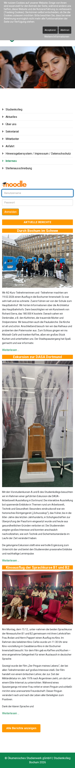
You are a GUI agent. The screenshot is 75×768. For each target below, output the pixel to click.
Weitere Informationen (56, 36)
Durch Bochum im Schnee (37, 231)
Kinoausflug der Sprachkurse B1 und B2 (37, 567)
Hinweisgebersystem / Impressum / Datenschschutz (38, 153)
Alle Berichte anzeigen (21, 728)
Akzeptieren (50, 30)
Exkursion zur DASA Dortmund (37, 357)
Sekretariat (12, 131)
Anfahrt (9, 146)
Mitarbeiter (12, 139)
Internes (11, 161)
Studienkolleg (13, 109)
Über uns (10, 124)
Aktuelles (11, 116)
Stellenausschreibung (18, 168)
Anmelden (10, 212)
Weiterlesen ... (10, 350)
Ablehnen (64, 30)
